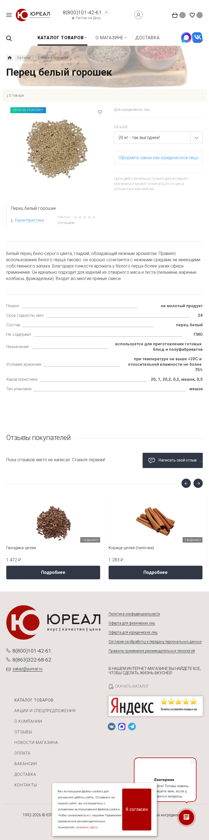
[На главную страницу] (33, 15)
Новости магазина (36, 742)
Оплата (22, 753)
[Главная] (9, 57)
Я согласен (137, 809)
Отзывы (23, 732)
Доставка (25, 774)
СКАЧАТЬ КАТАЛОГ (131, 686)
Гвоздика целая (21, 547)
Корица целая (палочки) (131, 547)
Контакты (25, 785)
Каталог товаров (34, 700)
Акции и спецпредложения (45, 711)
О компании (28, 721)
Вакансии (25, 764)
